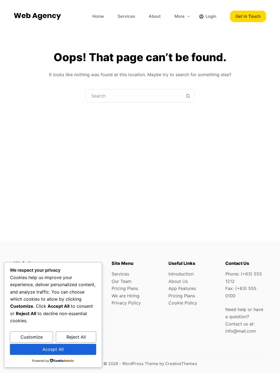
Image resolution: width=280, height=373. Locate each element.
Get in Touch (248, 16)
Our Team (122, 281)
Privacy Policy (126, 303)
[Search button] (188, 96)
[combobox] (134, 96)
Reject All (76, 337)
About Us (178, 281)
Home (98, 16)
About (155, 16)
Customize (32, 337)
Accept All (53, 349)
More (179, 16)
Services (126, 16)
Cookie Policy (182, 303)
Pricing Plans (125, 288)
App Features (182, 288)
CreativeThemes (181, 363)
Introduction (181, 274)
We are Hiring (125, 295)
